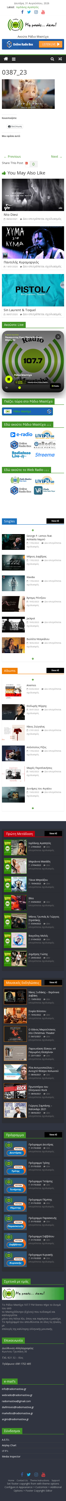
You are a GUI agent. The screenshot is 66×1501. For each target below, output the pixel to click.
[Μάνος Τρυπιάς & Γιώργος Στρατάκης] (15, 914)
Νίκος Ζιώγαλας (36, 726)
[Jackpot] (13, 618)
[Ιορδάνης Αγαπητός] (15, 841)
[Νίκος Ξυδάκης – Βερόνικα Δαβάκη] (15, 990)
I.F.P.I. (5, 1451)
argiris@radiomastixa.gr (15, 1419)
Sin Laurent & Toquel (20, 310)
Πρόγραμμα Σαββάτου (41, 1236)
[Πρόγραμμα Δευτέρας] (15, 1142)
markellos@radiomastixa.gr (17, 1413)
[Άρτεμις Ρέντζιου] (13, 598)
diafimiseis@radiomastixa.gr (18, 1407)
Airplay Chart (9, 1445)
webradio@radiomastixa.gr (17, 1395)
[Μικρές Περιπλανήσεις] (13, 768)
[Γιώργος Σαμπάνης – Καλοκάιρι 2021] (15, 1103)
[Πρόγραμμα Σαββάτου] (15, 1234)
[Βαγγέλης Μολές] (15, 934)
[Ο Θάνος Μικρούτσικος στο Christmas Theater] (15, 1027)
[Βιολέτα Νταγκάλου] (13, 639)
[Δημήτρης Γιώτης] (15, 952)
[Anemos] (13, 685)
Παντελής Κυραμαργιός (21, 262)
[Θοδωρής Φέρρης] (13, 706)
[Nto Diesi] (33, 181)
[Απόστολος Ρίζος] (13, 747)
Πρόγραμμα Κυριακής (41, 1254)
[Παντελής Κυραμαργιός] (33, 228)
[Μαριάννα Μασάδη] (15, 859)
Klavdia (31, 577)
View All (55, 520)
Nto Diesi (11, 214)
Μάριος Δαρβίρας (36, 556)
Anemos (31, 685)
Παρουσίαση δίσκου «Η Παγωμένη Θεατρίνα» (42, 1050)
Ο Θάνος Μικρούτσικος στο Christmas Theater (42, 1031)
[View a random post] (60, 58)
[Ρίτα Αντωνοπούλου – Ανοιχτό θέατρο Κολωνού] (15, 1066)
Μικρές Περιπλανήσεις (39, 767)
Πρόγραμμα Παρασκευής (42, 1218)
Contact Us (22, 1480)
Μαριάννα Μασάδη (27, 8)
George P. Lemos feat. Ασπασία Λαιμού (39, 537)
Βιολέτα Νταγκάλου (38, 639)
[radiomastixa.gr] (6, 58)
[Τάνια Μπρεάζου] (15, 878)
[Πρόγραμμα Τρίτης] (15, 1161)
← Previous (12, 156)
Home (11, 1480)
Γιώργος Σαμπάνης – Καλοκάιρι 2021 (40, 1107)
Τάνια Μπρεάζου (38, 879)
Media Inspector (11, 1456)
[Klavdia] (13, 577)
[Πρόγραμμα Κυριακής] (15, 1253)
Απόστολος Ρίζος (36, 747)
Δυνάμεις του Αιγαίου (39, 788)
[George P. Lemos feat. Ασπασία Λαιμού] (13, 536)
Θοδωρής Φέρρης (37, 706)
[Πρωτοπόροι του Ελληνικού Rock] (15, 1085)
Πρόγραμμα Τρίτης (39, 1162)
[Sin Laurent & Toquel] (33, 276)
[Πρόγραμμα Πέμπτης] (15, 1197)
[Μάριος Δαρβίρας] (13, 556)
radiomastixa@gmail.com (16, 1401)
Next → (56, 156)
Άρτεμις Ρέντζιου (36, 597)
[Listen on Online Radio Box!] (33, 41)
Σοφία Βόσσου (37, 1011)
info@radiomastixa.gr (14, 1389)
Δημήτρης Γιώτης (38, 954)
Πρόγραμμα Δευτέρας (41, 1144)
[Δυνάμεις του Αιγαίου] (13, 788)
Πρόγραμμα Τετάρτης (41, 1181)
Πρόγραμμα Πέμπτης (40, 1199)
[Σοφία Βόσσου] (15, 1009)
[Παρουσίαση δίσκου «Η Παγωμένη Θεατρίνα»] (15, 1046)
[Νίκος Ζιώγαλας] (13, 726)
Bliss (31, 898)
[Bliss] (15, 896)
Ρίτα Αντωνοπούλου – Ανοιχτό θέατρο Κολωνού (44, 1069)
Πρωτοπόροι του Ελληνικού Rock (38, 1088)
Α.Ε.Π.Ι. (6, 1439)
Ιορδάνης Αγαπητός (40, 843)
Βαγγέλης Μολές (38, 935)
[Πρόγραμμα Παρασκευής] (15, 1216)
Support (56, 1480)
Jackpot (31, 618)
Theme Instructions (39, 1480)
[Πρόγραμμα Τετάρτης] (15, 1179)
